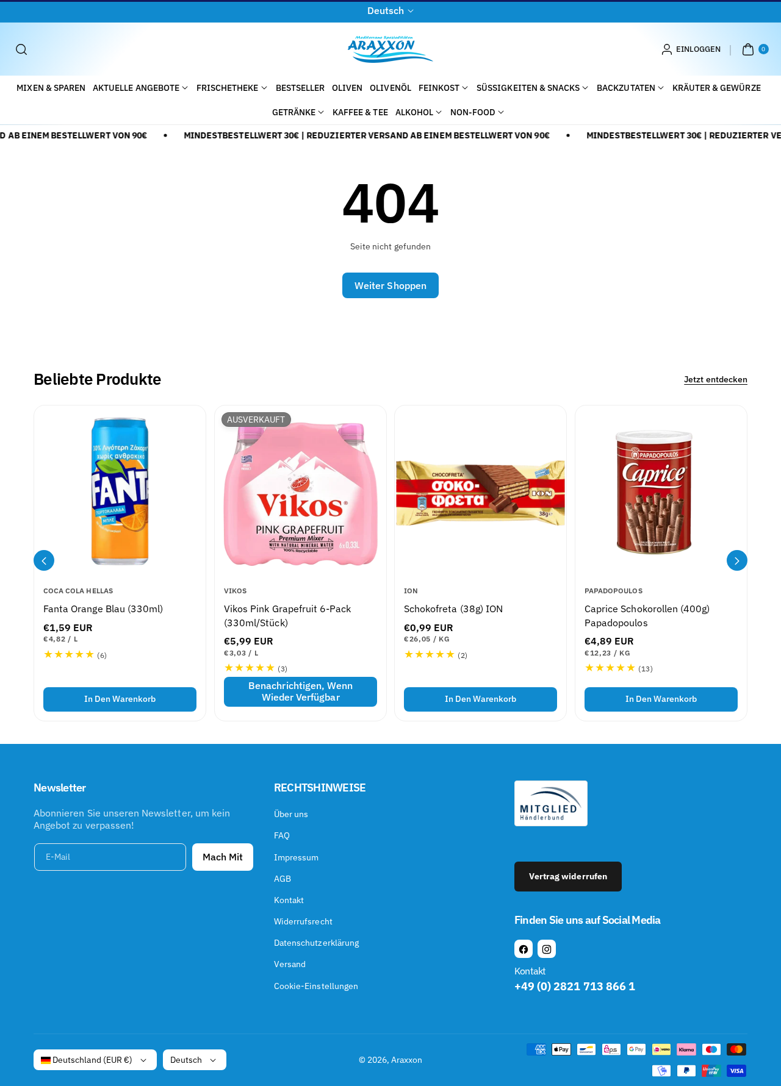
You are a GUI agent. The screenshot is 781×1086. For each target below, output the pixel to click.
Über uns (291, 814)
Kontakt (289, 900)
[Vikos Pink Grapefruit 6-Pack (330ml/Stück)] (300, 491)
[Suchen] (21, 49)
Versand (290, 964)
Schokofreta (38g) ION (453, 608)
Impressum (296, 857)
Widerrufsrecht (303, 921)
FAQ (282, 835)
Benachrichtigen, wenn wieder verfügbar (300, 691)
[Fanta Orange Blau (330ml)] (120, 491)
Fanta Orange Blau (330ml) (103, 608)
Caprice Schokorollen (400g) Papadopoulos (647, 615)
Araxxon (406, 1059)
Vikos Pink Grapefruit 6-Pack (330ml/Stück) (287, 615)
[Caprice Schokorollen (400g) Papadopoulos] (661, 491)
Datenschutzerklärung (316, 942)
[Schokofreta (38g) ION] (480, 491)
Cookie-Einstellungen (316, 986)
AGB (282, 878)
